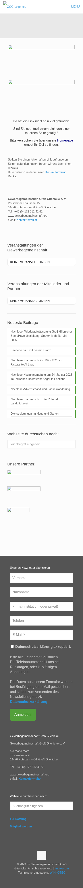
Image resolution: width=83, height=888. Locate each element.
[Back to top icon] (41, 855)
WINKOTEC (57, 872)
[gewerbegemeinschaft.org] (14, 6)
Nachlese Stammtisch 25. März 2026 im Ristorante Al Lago (36, 362)
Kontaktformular (55, 172)
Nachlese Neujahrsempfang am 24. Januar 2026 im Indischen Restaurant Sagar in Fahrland (41, 377)
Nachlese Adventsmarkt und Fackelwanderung (40, 389)
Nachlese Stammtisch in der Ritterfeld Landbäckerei (35, 401)
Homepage (65, 140)
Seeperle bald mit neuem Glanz (31, 350)
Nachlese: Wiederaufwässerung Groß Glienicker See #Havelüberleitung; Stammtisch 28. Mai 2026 (41, 336)
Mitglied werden (21, 826)
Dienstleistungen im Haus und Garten (34, 413)
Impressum (61, 868)
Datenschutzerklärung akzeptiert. (42, 647)
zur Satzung (18, 819)
